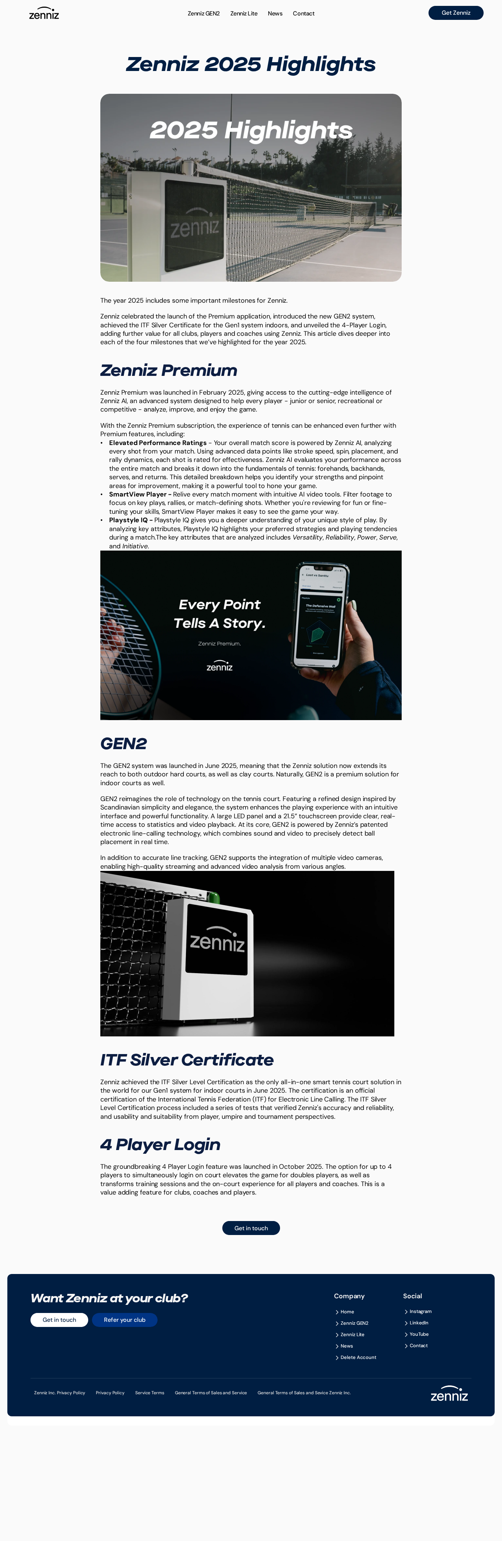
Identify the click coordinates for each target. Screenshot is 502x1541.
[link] (456, 13)
